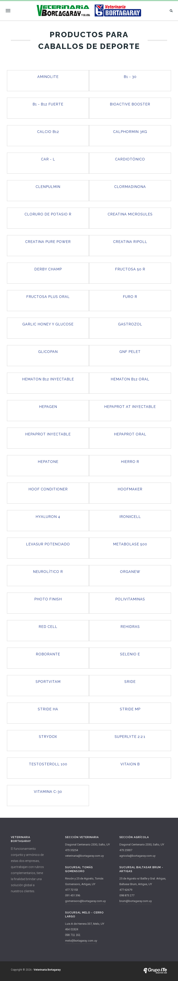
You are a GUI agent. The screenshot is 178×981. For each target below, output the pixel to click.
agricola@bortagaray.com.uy (137, 855)
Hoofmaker (130, 489)
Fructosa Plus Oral (48, 297)
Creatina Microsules (130, 214)
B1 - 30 (130, 77)
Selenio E (130, 654)
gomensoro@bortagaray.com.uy (85, 901)
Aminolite (48, 77)
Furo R (130, 297)
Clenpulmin (48, 187)
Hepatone (48, 462)
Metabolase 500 (130, 544)
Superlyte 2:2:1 (130, 737)
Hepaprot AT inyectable (130, 407)
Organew (130, 572)
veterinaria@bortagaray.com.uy (84, 855)
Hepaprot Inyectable (48, 434)
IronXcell (130, 517)
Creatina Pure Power (48, 242)
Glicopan (48, 352)
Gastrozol (130, 324)
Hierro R (130, 462)
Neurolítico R (48, 572)
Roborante (48, 654)
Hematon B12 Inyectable (48, 379)
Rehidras (130, 627)
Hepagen (48, 407)
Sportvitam (48, 682)
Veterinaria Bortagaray (47, 969)
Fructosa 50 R (130, 269)
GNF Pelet (130, 352)
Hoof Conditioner (48, 489)
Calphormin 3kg (130, 132)
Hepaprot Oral (130, 434)
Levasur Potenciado (48, 544)
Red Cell (48, 627)
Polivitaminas (130, 599)
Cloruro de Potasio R (48, 214)
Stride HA (48, 709)
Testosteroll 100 (48, 764)
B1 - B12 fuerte (48, 104)
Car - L (48, 159)
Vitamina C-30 (48, 792)
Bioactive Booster (130, 104)
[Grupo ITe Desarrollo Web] (155, 972)
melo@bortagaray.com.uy (81, 940)
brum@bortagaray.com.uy (135, 901)
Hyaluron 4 (48, 517)
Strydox (48, 737)
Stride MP (130, 709)
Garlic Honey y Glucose (48, 324)
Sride (130, 682)
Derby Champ (48, 269)
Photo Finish (48, 599)
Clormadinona (130, 187)
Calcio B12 (48, 132)
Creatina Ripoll (130, 242)
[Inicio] (89, 10)
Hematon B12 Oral (130, 379)
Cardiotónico (130, 159)
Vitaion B (130, 764)
